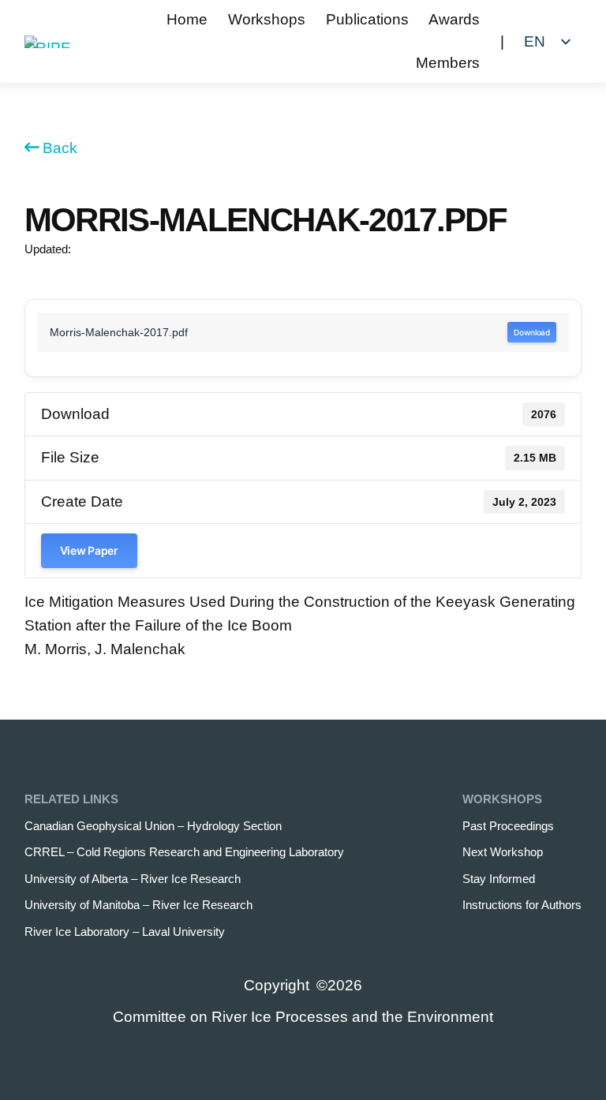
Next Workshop (502, 852)
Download (532, 332)
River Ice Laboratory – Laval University (124, 931)
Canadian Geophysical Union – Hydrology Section (153, 825)
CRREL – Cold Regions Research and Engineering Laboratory (184, 852)
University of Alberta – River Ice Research (132, 878)
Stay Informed (498, 878)
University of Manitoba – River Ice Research (138, 904)
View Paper (89, 550)
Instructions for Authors (522, 904)
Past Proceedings (508, 825)
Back (60, 148)
